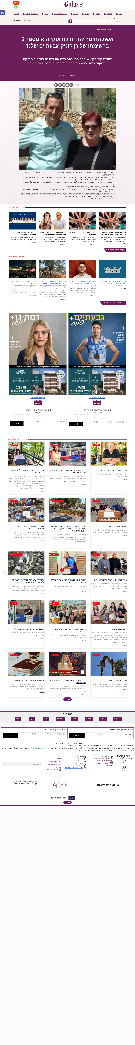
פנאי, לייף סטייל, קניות (114, 18)
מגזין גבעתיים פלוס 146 (97, 398)
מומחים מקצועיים (31, 13)
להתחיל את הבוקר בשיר (118, 526)
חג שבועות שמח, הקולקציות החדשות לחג (29, 680)
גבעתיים (109, 13)
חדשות (75, 13)
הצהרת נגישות (106, 785)
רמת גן (97, 13)
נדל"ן (46, 13)
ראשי (120, 13)
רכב (98, 18)
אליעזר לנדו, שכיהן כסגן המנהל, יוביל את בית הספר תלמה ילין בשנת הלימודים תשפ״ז (82, 283)
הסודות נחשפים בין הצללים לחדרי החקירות (110, 580)
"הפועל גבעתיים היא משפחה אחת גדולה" (29, 629)
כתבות (86, 13)
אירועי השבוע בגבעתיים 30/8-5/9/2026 (113, 281)
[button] (2, 12)
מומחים (16, 13)
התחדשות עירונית (60, 13)
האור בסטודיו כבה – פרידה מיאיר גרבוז (112, 470)
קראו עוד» (124, 479)
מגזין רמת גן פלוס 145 (38, 398)
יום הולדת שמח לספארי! (118, 680)
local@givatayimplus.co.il (36, 748)
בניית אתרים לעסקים (59, 798)
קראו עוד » (123, 246)
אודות (59, 756)
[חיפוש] (70, 21)
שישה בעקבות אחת (119, 629)
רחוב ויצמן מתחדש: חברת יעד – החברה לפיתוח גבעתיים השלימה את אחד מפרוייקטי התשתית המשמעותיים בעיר (68, 528)
